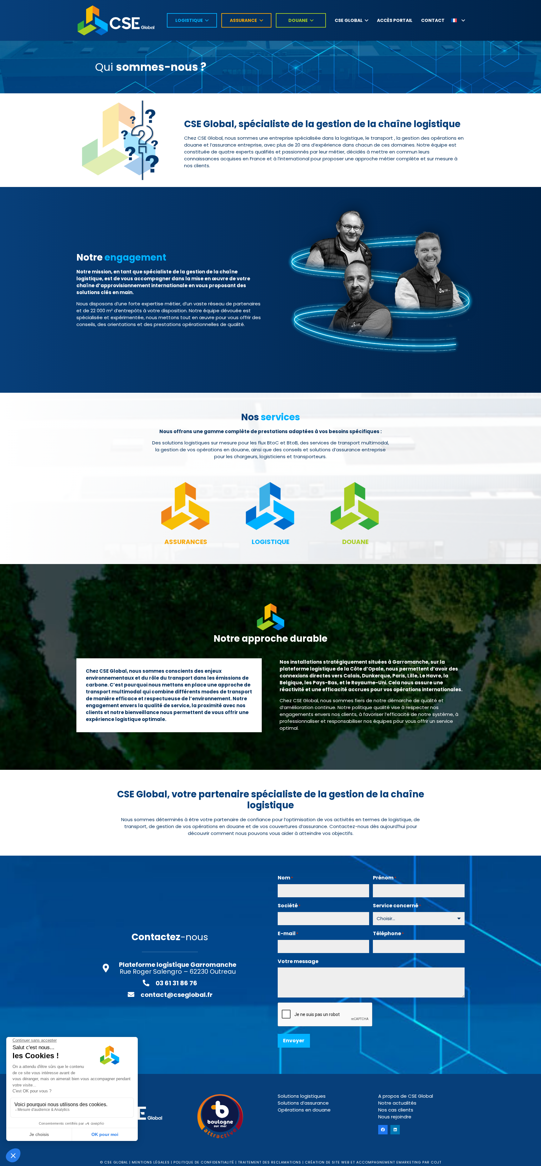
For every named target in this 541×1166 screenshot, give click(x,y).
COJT (436, 1162)
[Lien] (186, 510)
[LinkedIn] (395, 1129)
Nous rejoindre (394, 1116)
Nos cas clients (395, 1109)
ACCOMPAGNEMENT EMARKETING (388, 1162)
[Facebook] (383, 1129)
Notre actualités (397, 1103)
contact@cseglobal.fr (177, 994)
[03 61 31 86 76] (149, 983)
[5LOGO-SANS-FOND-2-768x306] (115, 20)
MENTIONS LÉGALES (151, 1162)
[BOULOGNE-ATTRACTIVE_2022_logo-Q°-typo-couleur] (220, 1116)
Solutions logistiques (302, 1096)
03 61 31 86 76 (176, 983)
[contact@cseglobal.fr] (134, 994)
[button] (458, 20)
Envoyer (293, 1040)
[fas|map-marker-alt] (109, 968)
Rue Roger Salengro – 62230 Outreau (177, 968)
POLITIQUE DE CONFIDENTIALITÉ (204, 1162)
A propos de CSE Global (405, 1096)
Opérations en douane (304, 1109)
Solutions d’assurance (303, 1103)
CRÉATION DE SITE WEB (327, 1162)
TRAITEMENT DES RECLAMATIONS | (271, 1162)
